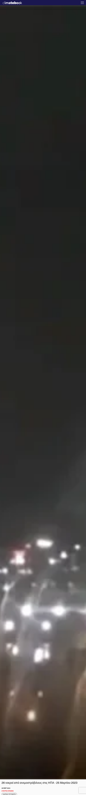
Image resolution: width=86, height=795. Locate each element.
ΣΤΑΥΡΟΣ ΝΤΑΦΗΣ (8, 791)
